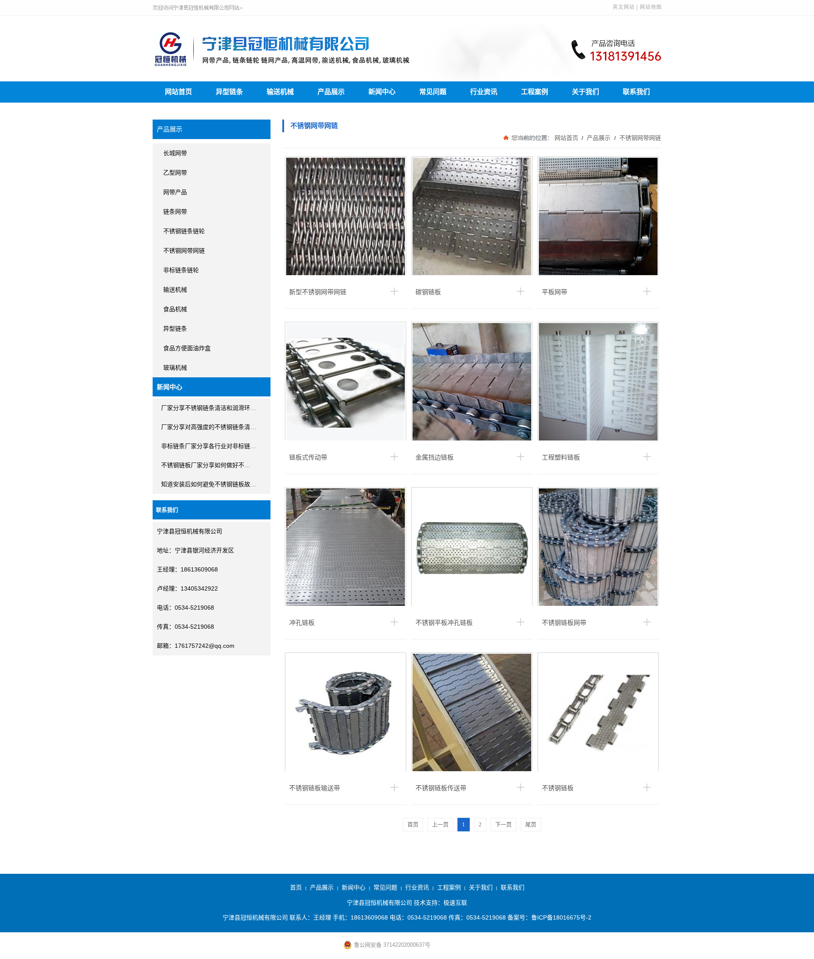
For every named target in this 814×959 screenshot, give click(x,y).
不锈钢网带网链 (639, 137)
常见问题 (432, 91)
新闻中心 (382, 91)
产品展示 (331, 91)
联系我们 (636, 91)
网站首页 (178, 91)
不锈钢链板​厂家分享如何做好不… (205, 465)
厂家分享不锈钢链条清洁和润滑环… (208, 408)
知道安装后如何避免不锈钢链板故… (208, 484)
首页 (296, 887)
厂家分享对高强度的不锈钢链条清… (208, 427)
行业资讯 (483, 91)
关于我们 (585, 91)
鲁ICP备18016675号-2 (561, 917)
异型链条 (229, 91)
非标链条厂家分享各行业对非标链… (208, 446)
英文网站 (624, 7)
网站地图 (651, 7)
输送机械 (280, 91)
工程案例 (534, 91)
